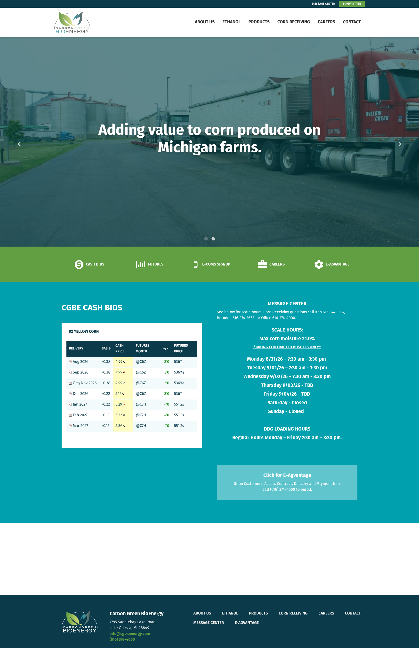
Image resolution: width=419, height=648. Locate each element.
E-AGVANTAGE (352, 3)
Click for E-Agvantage (287, 475)
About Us (205, 22)
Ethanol (231, 22)
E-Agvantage (247, 623)
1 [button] (205, 238)
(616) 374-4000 (122, 640)
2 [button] (213, 238)
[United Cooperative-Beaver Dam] (84, 22)
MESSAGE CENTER (323, 3)
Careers (326, 22)
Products (259, 22)
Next (392, 141)
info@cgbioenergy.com (130, 634)
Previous (26, 141)
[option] (209, 142)
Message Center (208, 623)
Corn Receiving (293, 22)
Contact (352, 22)
